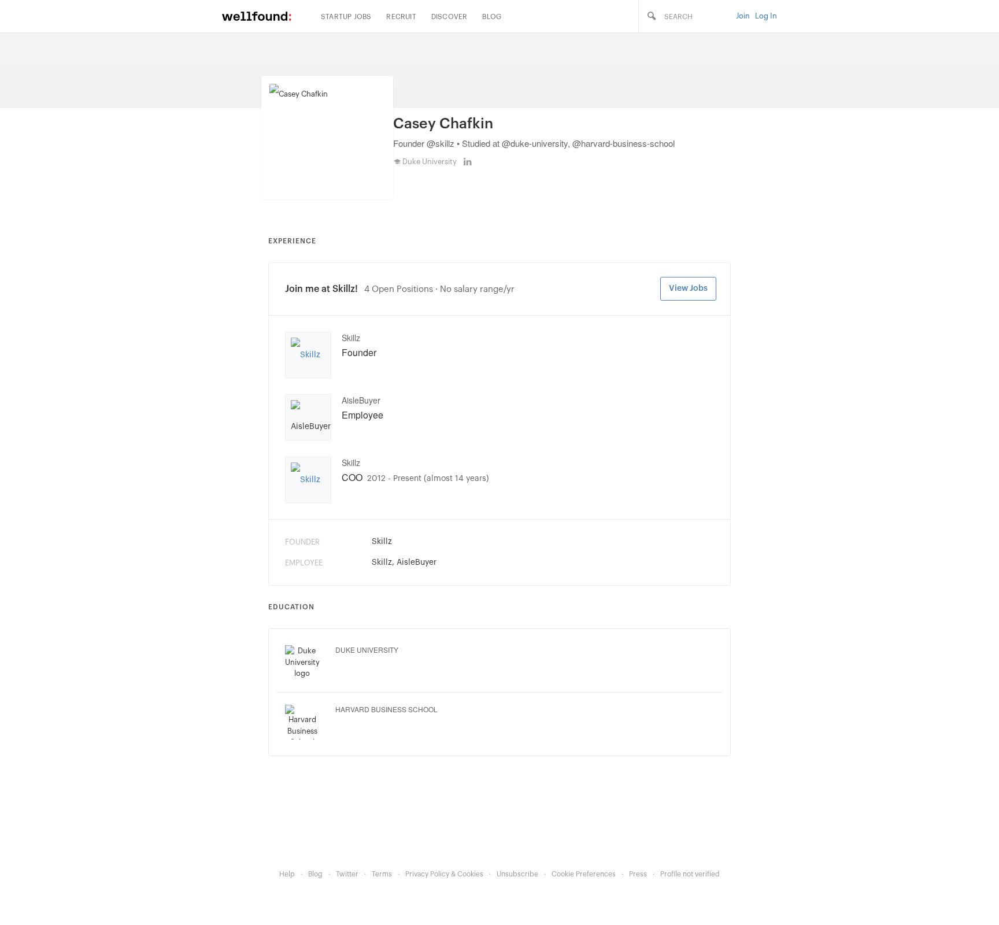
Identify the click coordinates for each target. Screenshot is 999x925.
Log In (766, 16)
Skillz (351, 337)
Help (287, 874)
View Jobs (688, 288)
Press (638, 874)
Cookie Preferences (584, 874)
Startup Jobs (346, 16)
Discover (449, 16)
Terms (382, 874)
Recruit (401, 16)
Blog (491, 16)
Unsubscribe (517, 874)
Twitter (347, 874)
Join (743, 16)
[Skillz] (305, 355)
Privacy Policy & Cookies (444, 874)
